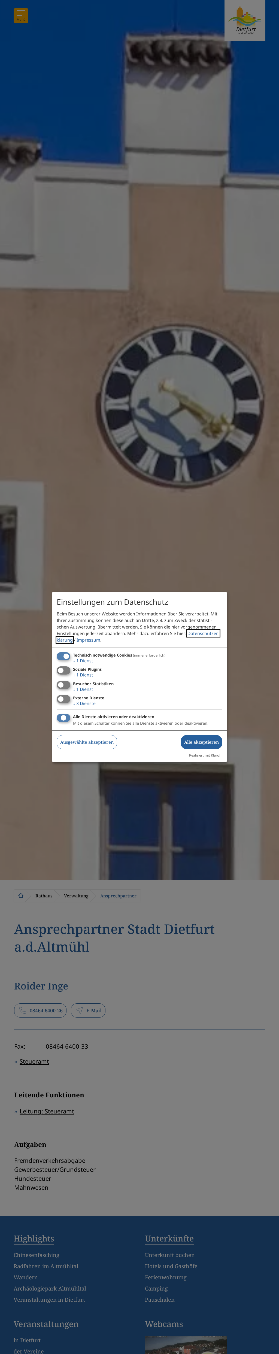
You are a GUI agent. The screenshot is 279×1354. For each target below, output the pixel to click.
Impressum (88, 640)
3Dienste (84, 703)
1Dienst (83, 661)
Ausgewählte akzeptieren (87, 742)
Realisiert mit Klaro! (204, 755)
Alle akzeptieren (201, 742)
